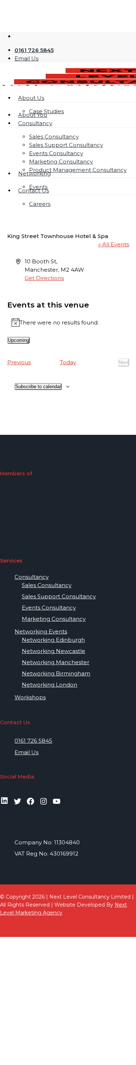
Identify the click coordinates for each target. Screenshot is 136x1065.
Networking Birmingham (56, 673)
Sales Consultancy (46, 585)
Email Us (26, 752)
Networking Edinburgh (53, 639)
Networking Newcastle (53, 651)
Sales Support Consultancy (59, 596)
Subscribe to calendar (38, 386)
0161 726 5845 (33, 740)
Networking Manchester (55, 662)
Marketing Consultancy (54, 618)
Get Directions (44, 278)
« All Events (113, 244)
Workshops (30, 697)
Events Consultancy (49, 607)
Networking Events (41, 631)
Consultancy (32, 576)
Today (68, 362)
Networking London (49, 684)
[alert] (68, 322)
